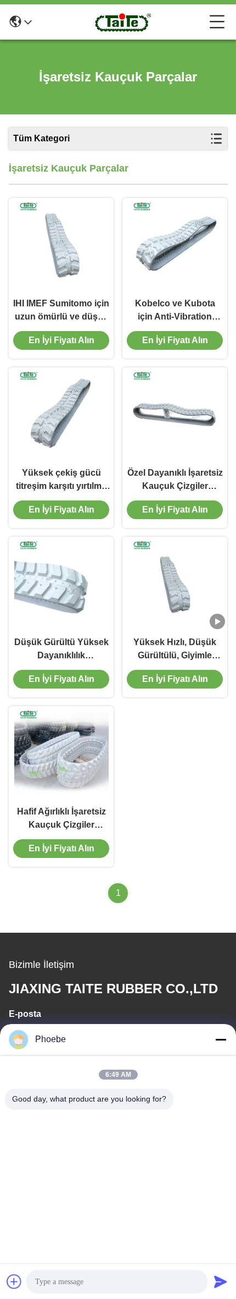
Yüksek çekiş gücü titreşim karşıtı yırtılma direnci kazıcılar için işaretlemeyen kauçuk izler (61, 480)
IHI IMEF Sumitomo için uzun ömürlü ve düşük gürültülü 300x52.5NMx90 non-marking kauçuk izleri (61, 311)
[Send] (220, 1281)
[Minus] (220, 1039)
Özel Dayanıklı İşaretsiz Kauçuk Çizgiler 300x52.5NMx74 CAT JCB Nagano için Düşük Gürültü (175, 480)
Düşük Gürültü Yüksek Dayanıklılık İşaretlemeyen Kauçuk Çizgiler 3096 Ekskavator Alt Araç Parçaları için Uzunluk (61, 649)
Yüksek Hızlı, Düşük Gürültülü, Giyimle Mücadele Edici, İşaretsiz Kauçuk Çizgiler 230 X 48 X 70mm (174, 649)
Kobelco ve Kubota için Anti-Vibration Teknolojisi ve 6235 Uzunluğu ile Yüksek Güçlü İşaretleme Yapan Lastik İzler (175, 311)
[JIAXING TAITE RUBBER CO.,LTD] (120, 22)
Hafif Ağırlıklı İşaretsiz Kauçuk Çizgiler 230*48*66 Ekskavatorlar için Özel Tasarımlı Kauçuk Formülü (61, 819)
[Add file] (14, 1281)
